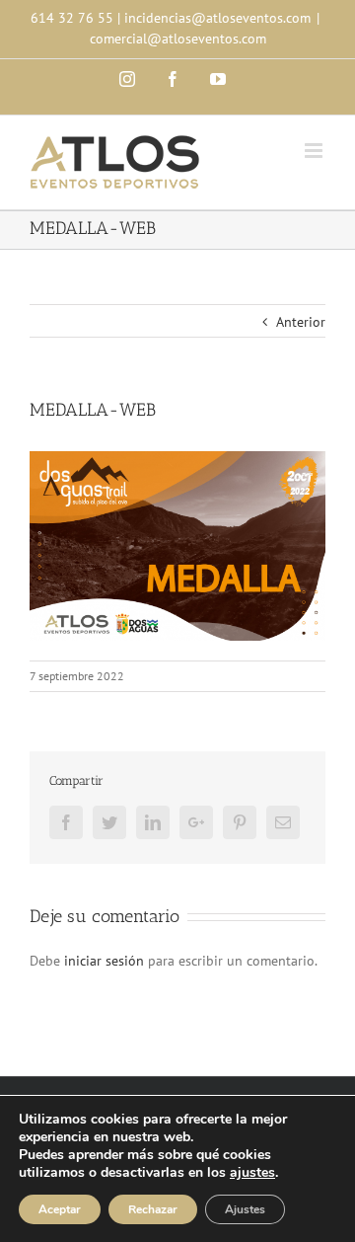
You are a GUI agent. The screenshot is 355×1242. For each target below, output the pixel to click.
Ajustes (245, 1209)
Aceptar (59, 1209)
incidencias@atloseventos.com (217, 18)
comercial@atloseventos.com (178, 38)
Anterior (300, 322)
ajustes (252, 1173)
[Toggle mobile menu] (315, 150)
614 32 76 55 (72, 18)
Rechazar (153, 1209)
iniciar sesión (106, 961)
